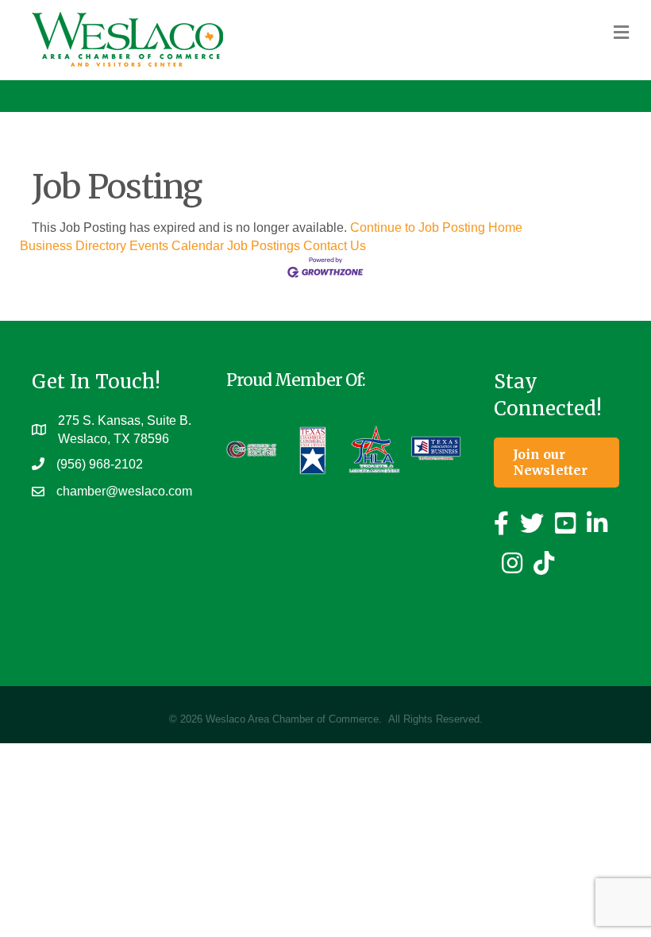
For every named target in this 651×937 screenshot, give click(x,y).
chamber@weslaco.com (124, 491)
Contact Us (334, 246)
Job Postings (263, 246)
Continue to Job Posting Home (436, 227)
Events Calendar (176, 246)
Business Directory (73, 246)
